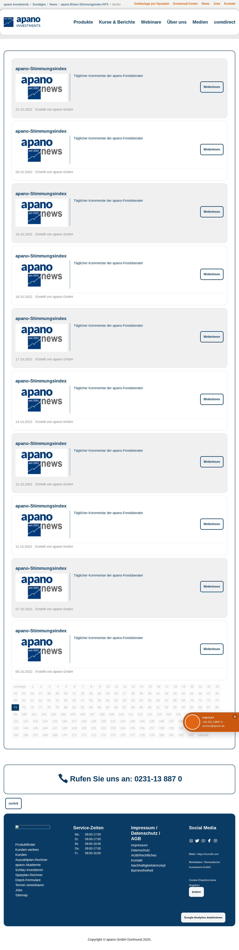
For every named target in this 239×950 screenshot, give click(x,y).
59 (99, 700)
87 (124, 707)
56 (74, 700)
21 (200, 686)
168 (45, 735)
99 (15, 714)
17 (167, 686)
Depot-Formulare (28, 880)
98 (217, 707)
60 (107, 700)
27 (40, 693)
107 (92, 714)
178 (142, 735)
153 (113, 728)
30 (65, 693)
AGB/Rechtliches (143, 855)
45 (191, 693)
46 (200, 693)
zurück (13, 803)
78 (49, 707)
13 (133, 686)
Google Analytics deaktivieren (203, 917)
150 (83, 728)
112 (140, 714)
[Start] (22, 22)
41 (158, 693)
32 (82, 693)
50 (23, 700)
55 (65, 700)
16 (158, 686)
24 (15, 693)
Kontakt (136, 860)
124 (45, 721)
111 (130, 714)
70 (191, 700)
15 (150, 686)
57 (82, 700)
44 (183, 693)
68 (175, 700)
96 (200, 707)
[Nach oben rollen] (230, 941)
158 (161, 728)
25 (23, 693)
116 (178, 714)
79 (57, 707)
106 (82, 714)
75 (23, 707)
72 (208, 700)
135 (151, 721)
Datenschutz (140, 850)
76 (32, 707)
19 (183, 686)
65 (149, 700)
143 (15, 728)
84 (99, 707)
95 (191, 707)
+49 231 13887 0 (212, 721)
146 (45, 728)
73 (217, 700)
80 (65, 707)
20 (192, 686)
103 (53, 714)
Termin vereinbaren (29, 885)
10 (108, 686)
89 (141, 707)
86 (116, 707)
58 (91, 700)
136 (161, 721)
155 (132, 728)
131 (113, 721)
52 (40, 700)
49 (15, 700)
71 (200, 700)
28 (49, 693)
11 (116, 686)
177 (132, 735)
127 (74, 721)
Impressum (139, 845)
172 (83, 735)
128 (83, 721)
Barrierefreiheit (142, 870)
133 (132, 721)
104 (63, 714)
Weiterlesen (212, 87)
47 (208, 693)
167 (35, 735)
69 (183, 700)
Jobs (18, 890)
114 (159, 714)
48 (217, 693)
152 (103, 728)
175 (113, 735)
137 (171, 721)
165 (15, 735)
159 (171, 728)
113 (149, 714)
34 (99, 693)
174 (103, 735)
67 (166, 700)
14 (141, 686)
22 (209, 686)
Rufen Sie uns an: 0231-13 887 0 (126, 779)
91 (158, 707)
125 (54, 721)
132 (122, 721)
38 (133, 693)
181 (171, 735)
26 (32, 693)
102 (43, 714)
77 (40, 707)
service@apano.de (213, 725)
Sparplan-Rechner (29, 875)
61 (116, 700)
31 (74, 693)
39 (141, 693)
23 (217, 686)
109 (111, 714)
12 (125, 686)
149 (74, 728)
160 (181, 728)
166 (25, 735)
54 (57, 700)
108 (102, 714)
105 (72, 714)
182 (181, 735)
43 (175, 693)
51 (32, 700)
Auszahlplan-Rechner (31, 860)
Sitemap (21, 895)
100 (24, 714)
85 (107, 707)
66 (158, 700)
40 (149, 693)
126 (64, 721)
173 (93, 735)
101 (34, 714)
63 (133, 700)
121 (15, 721)
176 (122, 735)
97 (208, 707)
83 (91, 707)
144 (25, 728)
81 (74, 707)
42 (166, 693)
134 (142, 721)
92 (166, 707)
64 (141, 700)
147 (54, 728)
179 (151, 735)
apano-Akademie (28, 865)
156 (142, 728)
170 (64, 735)
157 (151, 728)
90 (149, 707)
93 (175, 707)
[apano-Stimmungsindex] (41, 88)
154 (122, 728)
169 (54, 735)
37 (124, 693)
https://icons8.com (208, 854)
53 (49, 700)
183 (190, 735)
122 (25, 721)
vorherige (19, 686)
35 (107, 693)
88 (133, 707)
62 (124, 700)
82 (82, 707)
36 (116, 693)
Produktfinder (25, 845)
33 (91, 693)
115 (168, 714)
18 (175, 686)
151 (93, 728)
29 (57, 693)
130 (103, 721)
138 (181, 721)
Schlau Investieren (29, 870)
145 (35, 728)
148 (64, 728)
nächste (203, 735)
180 (161, 735)
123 (35, 721)
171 (74, 735)
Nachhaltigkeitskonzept (148, 865)
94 (183, 707)
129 (93, 721)
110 (121, 714)
